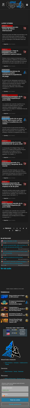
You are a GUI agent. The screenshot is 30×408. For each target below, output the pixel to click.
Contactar (16, 362)
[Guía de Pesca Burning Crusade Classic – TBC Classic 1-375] (4, 321)
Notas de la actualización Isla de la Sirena (13, 257)
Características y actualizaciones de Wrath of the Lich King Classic (17, 309)
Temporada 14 (6, 51)
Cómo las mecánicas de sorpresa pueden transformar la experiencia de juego (12, 73)
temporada (5, 183)
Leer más (11, 384)
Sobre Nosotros (9, 362)
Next (17, 230)
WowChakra (5, 69)
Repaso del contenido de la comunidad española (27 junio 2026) (12, 98)
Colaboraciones (24, 362)
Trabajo (7, 364)
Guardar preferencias (15, 404)
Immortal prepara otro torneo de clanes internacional (10, 28)
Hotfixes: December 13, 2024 (10, 241)
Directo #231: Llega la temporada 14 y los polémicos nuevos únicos (11, 52)
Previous (8, 228)
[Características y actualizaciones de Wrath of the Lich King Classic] (4, 309)
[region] (15, 16)
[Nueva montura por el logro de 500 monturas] (4, 297)
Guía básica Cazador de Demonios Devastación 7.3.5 (17, 314)
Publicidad (20, 371)
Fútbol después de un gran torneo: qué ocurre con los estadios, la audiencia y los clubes (12, 121)
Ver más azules (6, 268)
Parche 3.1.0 (5, 144)
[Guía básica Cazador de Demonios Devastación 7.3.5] (4, 315)
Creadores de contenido (9, 96)
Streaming (5, 52)
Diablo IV (4, 25)
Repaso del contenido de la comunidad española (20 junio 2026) (12, 205)
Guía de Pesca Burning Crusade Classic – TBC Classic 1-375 (15, 321)
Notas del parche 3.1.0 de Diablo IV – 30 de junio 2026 (12, 143)
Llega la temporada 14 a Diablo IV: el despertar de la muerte (12, 164)
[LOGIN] (27, 4)
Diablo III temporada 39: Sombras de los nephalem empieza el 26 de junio (12, 184)
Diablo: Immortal (7, 27)
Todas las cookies (15, 400)
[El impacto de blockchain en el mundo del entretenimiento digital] (4, 302)
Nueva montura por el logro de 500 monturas (16, 296)
